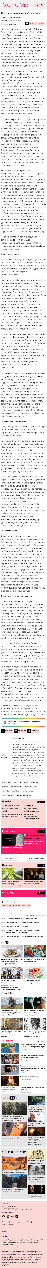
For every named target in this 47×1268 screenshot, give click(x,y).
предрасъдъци (16, 787)
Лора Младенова (15, 18)
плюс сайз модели (8, 795)
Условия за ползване (8, 1224)
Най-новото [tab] (29, 915)
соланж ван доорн (28, 791)
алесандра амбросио (24, 795)
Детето (22, 1073)
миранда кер (35, 782)
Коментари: (10, 858)
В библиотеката (25, 1079)
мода (15, 782)
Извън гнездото (25, 1060)
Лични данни (6, 1227)
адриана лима (6, 782)
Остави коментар (37, 858)
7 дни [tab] (38, 1041)
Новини (4, 1231)
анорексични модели (30, 787)
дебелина (5, 787)
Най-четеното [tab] (40, 915)
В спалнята (23, 1049)
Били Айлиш (15, 791)
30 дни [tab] (43, 1041)
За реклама (5, 1229)
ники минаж (24, 782)
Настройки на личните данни (11, 1246)
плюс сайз (5, 791)
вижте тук (13, 1244)
